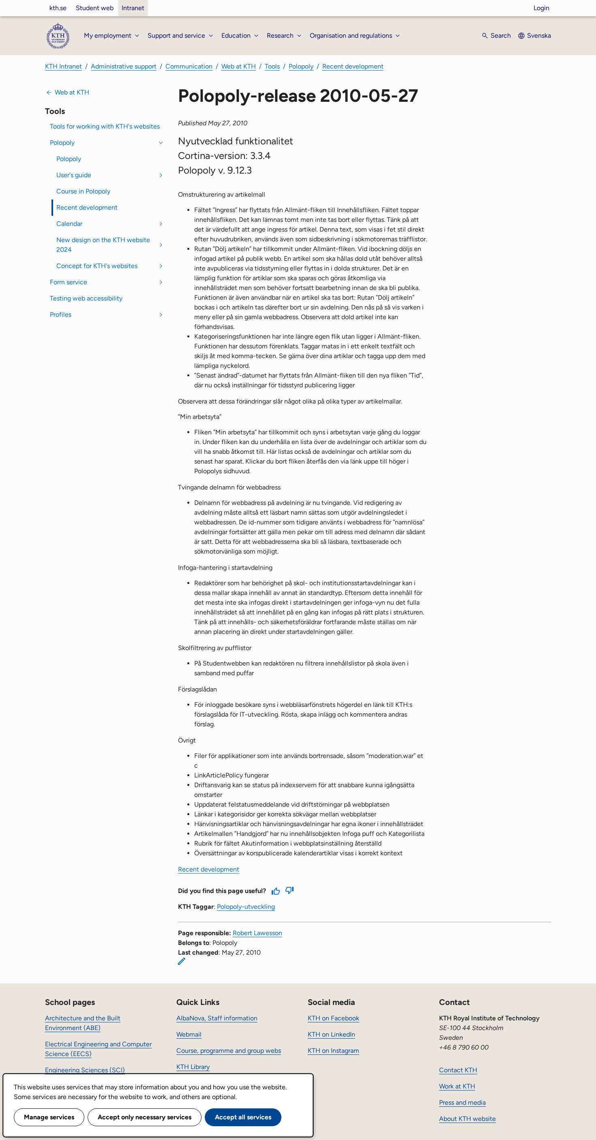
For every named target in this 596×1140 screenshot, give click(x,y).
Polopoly (301, 66)
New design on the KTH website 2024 (103, 244)
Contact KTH (458, 1070)
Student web (95, 8)
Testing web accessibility (86, 298)
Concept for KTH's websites (96, 266)
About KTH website (467, 1119)
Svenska (539, 35)
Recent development (353, 66)
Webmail (189, 1034)
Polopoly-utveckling (246, 906)
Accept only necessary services (144, 1117)
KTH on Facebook (333, 1018)
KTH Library (193, 1067)
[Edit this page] (181, 961)
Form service (68, 282)
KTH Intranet (63, 66)
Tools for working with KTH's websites (105, 126)
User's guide (73, 175)
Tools (272, 66)
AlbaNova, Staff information (216, 1018)
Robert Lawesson (257, 933)
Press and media (462, 1102)
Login (541, 8)
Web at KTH (238, 66)
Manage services (49, 1117)
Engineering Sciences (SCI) (85, 1070)
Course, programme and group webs (228, 1050)
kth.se (57, 8)
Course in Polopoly (83, 191)
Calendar (69, 224)
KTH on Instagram (333, 1050)
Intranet (133, 8)
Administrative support (124, 66)
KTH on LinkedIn (331, 1034)
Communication (188, 66)
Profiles (60, 314)
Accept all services (243, 1117)
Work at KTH (457, 1086)
